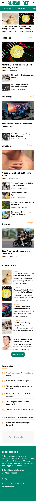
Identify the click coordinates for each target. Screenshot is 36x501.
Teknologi (17, 304)
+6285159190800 (10, 473)
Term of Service (8, 487)
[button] (33, 3)
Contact (11, 483)
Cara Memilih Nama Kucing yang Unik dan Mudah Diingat (9, 29)
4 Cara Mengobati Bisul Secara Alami (19, 417)
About (4, 483)
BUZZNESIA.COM (24, 495)
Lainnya (16, 271)
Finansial (16, 287)
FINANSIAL (7, 9)
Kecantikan (17, 337)
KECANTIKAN (20, 9)
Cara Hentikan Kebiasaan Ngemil (18, 381)
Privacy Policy (20, 483)
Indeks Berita (18, 354)
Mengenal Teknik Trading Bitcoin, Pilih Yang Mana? (25, 29)
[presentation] (2, 20)
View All (30, 37)
